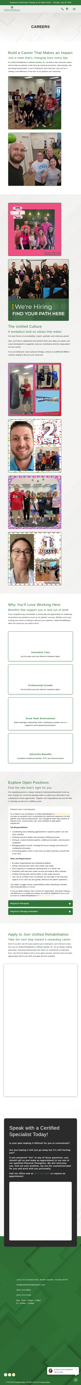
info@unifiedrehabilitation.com (30, 1285)
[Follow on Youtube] (13, 1374)
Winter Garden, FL (37, 62)
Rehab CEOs (20, 1382)
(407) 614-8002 (62, 352)
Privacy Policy (45, 1382)
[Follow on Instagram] (9, 1374)
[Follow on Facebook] (5, 1374)
